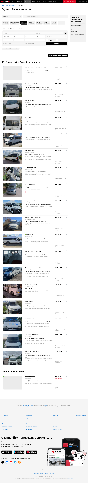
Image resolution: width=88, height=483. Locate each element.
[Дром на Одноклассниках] (19, 462)
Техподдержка (78, 420)
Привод (27, 40)
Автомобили (20, 1)
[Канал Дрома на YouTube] (11, 462)
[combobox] (12, 16)
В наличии (61, 40)
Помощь (41, 473)
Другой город (61, 22)
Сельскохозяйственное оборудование (76, 30)
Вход (82, 1)
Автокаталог (29, 429)
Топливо (16, 40)
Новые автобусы (31, 406)
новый (45, 405)
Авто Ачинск (70, 478)
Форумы (55, 418)
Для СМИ (52, 473)
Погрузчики (73, 37)
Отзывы (44, 1)
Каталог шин (56, 415)
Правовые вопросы (57, 429)
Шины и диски (5, 423)
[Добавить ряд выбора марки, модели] (65, 33)
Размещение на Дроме (80, 415)
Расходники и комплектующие (78, 39)
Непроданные (52, 40)
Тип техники (49, 36)
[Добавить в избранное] (66, 66)
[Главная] (5, 1)
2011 (26, 36)
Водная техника (29, 418)
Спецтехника (5, 429)
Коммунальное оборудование (77, 34)
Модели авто (43, 469)
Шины (54, 1)
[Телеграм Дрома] (15, 462)
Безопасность (78, 418)
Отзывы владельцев (30, 423)
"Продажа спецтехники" (27, 405)
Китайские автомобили (7, 426)
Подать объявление (6, 418)
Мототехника (29, 415)
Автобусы (5, 16)
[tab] (4, 28)
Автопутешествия (57, 423)
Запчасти (39, 1)
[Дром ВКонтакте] (7, 462)
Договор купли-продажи (31, 426)
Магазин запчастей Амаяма (32, 420)
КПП (5, 40)
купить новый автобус (51, 406)
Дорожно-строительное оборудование (76, 26)
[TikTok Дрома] (2, 462)
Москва (13, 1)
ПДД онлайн (55, 426)
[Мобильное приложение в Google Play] (19, 452)
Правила (46, 473)
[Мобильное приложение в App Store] (6, 452)
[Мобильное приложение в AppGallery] (31, 452)
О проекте (36, 473)
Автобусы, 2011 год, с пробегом (11, 48)
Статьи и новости (57, 420)
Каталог (50, 1)
